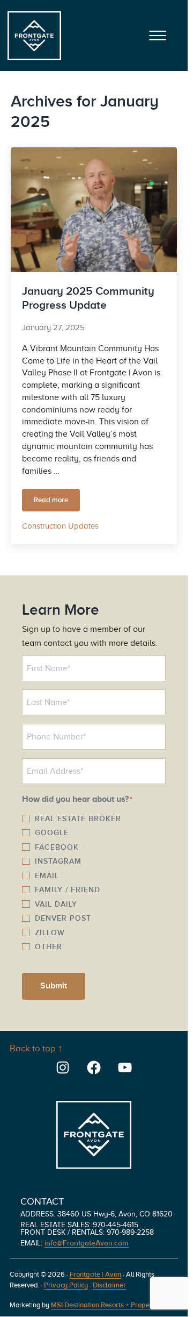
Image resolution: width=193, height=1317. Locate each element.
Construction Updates (60, 526)
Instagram (58, 861)
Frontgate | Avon (95, 1274)
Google (52, 832)
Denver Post (63, 918)
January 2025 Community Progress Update (88, 297)
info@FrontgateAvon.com (86, 1242)
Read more (57, 502)
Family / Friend (67, 889)
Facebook (57, 847)
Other (48, 946)
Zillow (50, 932)
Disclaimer (109, 1285)
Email (47, 875)
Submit (53, 986)
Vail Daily (56, 904)
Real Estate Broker (78, 818)
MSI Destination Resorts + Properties (107, 1305)
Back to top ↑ (36, 1048)
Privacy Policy (66, 1285)
